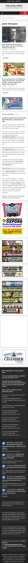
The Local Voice (14, 5)
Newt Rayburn (5, 49)
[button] (2, 13)
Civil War (5, 40)
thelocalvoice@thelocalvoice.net (14, 544)
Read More (6, 58)
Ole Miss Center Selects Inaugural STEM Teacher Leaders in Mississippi (13, 456)
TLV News (5, 86)
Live (25, 13)
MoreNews (14, 561)
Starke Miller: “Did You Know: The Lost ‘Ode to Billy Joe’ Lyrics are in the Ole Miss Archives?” (14, 478)
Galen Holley (9, 442)
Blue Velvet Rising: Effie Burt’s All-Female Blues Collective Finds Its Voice (14, 491)
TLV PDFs (5, 75)
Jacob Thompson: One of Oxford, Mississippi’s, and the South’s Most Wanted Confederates (14, 34)
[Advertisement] (14, 332)
